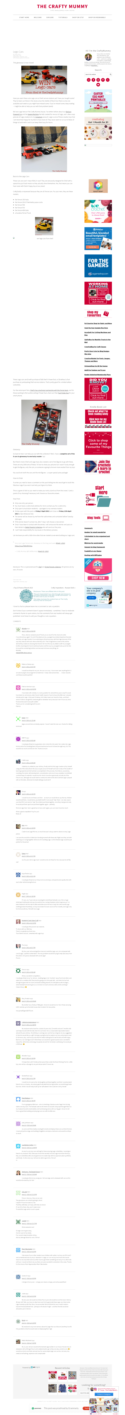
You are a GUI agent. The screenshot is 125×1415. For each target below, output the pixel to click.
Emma (23, 853)
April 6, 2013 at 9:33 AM (28, 740)
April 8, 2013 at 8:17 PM (28, 948)
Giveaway (22, 56)
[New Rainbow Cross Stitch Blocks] (52, 1375)
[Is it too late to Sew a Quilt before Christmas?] (72, 1375)
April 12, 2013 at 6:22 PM (29, 1296)
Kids (20, 55)
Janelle (24, 1221)
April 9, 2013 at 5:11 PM (28, 1078)
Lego (26, 56)
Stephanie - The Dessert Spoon (31, 1172)
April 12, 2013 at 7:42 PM (29, 1343)
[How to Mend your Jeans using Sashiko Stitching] (52, 1388)
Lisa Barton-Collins (27, 1145)
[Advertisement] (62, 34)
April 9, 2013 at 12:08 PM (29, 1025)
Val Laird (24, 1192)
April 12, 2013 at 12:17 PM (29, 1223)
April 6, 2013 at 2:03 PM (28, 794)
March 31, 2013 (43, 551)
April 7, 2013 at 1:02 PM (28, 896)
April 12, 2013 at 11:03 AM (29, 1174)
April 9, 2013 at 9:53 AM (28, 972)
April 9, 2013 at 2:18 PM (28, 1058)
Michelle (24, 628)
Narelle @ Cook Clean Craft (30, 920)
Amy (23, 825)
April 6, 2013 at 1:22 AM (28, 720)
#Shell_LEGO (60, 543)
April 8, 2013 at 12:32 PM (29, 923)
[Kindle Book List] (98, 419)
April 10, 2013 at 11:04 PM (29, 1148)
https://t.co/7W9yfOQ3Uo (23, 546)
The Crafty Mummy (62, 6)
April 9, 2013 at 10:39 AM (29, 1001)
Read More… (94, 65)
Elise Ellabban (26, 1098)
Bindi (23, 1320)
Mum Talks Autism (27, 1249)
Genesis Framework (70, 1401)
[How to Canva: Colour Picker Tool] (62, 1375)
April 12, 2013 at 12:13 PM (29, 1194)
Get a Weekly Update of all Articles (21, 58)
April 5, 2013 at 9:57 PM (28, 667)
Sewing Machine (33, 114)
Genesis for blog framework (94, 547)
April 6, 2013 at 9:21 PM (28, 876)
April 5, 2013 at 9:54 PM (28, 631)
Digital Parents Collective (33, 527)
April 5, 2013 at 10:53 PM (29, 689)
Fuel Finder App (63, 393)
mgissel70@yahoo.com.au (24, 653)
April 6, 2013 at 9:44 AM (28, 763)
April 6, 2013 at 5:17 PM (28, 856)
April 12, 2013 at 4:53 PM (29, 1278)
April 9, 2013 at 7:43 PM (28, 1101)
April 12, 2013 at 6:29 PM (29, 1323)
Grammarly (88, 528)
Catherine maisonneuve (29, 1022)
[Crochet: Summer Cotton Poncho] (62, 1388)
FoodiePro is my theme (92, 551)
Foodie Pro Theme (83, 1401)
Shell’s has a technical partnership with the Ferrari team (49, 390)
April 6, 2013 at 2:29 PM (28, 828)
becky (23, 718)
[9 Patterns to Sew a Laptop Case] (72, 1388)
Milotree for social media (93, 543)
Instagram (38, 117)
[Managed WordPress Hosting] (35, 1368)
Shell (40, 567)
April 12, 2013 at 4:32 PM (29, 1252)
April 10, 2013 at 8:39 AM (29, 1125)
